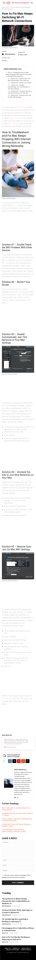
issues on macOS (15, 118)
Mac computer (21, 107)
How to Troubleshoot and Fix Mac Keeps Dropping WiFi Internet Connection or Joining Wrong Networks (19, 74)
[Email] (27, 761)
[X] (14, 761)
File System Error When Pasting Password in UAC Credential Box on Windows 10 (15, 901)
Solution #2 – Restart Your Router (21, 82)
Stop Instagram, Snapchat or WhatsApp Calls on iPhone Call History (17, 820)
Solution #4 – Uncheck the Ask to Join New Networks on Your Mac (20, 92)
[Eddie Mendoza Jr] (3, 54)
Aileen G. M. (5, 933)
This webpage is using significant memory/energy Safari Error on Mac (14, 830)
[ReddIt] (23, 761)
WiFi (15, 205)
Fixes (7, 7)
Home (3, 7)
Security (29, 735)
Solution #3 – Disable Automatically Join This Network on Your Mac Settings (19, 87)
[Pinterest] (19, 761)
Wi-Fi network (13, 124)
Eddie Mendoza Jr (10, 54)
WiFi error (5, 698)
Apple (19, 735)
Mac (24, 735)
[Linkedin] (15, 797)
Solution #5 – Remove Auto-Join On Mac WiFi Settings (19, 96)
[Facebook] (10, 761)
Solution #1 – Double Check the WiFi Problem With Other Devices (19, 79)
